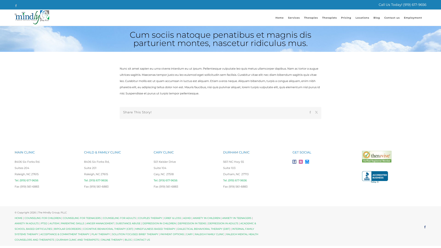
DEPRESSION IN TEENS (192, 223)
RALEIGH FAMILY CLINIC (209, 234)
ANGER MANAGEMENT (100, 223)
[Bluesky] (307, 162)
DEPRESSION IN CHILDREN (159, 223)
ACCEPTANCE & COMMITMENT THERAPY (65, 234)
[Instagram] (301, 162)
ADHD (187, 218)
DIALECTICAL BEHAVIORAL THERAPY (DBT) (204, 228)
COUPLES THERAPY (150, 218)
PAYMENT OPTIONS (172, 234)
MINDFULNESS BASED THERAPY (155, 228)
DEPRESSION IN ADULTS (223, 223)
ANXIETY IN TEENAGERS (236, 218)
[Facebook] (294, 162)
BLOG (128, 239)
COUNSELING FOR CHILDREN (42, 218)
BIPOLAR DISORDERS (67, 228)
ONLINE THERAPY (112, 239)
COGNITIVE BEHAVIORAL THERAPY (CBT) (108, 228)
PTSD (44, 223)
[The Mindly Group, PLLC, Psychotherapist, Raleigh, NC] (375, 177)
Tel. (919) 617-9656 (26, 180)
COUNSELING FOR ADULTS (119, 218)
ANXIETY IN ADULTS (27, 223)
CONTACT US (142, 239)
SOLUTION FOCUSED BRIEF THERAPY (135, 234)
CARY (189, 234)
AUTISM (54, 223)
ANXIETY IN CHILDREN (206, 218)
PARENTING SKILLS (72, 223)
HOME (18, 218)
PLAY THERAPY (100, 234)
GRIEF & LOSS (172, 218)
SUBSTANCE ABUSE (128, 223)
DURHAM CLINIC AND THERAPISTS (77, 239)
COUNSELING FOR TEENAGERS (82, 218)
